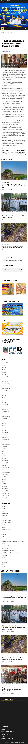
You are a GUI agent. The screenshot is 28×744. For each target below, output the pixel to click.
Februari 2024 (5, 432)
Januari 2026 (5, 379)
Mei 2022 (4, 481)
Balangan (4, 506)
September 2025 (6, 388)
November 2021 (5, 495)
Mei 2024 (4, 425)
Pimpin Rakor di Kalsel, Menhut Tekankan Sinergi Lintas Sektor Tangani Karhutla (11, 689)
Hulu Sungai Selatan (6, 520)
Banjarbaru (4, 182)
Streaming (4, 555)
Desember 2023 (5, 437)
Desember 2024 (5, 409)
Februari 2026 (5, 376)
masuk (11, 260)
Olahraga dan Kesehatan (7, 539)
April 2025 (4, 400)
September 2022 (6, 472)
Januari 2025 (5, 407)
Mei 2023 (4, 453)
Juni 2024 (4, 423)
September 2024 (6, 416)
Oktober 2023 (5, 442)
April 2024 (4, 428)
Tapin (3, 564)
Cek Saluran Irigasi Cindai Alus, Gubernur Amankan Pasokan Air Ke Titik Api (14, 186)
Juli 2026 (4, 365)
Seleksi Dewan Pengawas (8, 550)
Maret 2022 (4, 486)
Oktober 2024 (5, 414)
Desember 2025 (5, 381)
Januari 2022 (5, 490)
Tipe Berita (4, 566)
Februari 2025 (5, 404)
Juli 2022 (4, 477)
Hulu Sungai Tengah (6, 522)
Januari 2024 (5, 435)
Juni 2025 (4, 395)
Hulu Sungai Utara (6, 525)
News (3, 38)
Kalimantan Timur (6, 529)
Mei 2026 (4, 369)
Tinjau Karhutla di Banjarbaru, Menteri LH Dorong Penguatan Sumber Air (13, 246)
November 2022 (5, 467)
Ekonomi (4, 518)
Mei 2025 (4, 397)
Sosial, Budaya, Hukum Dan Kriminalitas (11, 553)
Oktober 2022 (5, 470)
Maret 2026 (4, 374)
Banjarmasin (4, 214)
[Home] (3, 29)
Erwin (13, 189)
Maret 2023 (4, 458)
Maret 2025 (4, 402)
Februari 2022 (5, 488)
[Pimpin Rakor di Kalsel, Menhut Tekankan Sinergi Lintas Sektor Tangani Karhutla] (14, 674)
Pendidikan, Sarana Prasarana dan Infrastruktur (13, 541)
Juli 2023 (4, 449)
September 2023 (6, 444)
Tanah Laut (4, 562)
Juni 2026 (4, 367)
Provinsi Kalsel (8, 38)
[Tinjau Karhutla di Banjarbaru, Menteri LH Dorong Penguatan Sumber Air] (14, 232)
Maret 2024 (4, 430)
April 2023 (4, 456)
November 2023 (5, 439)
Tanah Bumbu (5, 560)
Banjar (3, 508)
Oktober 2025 (5, 386)
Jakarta (3, 527)
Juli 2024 (4, 421)
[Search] (26, 28)
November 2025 (5, 383)
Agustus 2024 (5, 418)
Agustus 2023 (5, 446)
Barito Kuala (4, 515)
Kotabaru (4, 532)
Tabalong (4, 557)
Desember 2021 (5, 493)
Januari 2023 (5, 463)
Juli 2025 (4, 393)
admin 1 (11, 51)
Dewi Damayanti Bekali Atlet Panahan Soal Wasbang (20, 151)
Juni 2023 (4, 451)
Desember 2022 (5, 465)
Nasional (4, 534)
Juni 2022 (4, 479)
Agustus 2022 (5, 474)
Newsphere (14, 742)
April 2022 (4, 484)
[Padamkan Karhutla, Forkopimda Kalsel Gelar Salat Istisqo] (14, 202)
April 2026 (4, 372)
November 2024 (5, 411)
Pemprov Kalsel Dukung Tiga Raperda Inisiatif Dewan (7, 151)
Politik (3, 543)
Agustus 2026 (5, 362)
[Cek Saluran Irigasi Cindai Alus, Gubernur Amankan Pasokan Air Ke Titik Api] (14, 170)
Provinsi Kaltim (5, 548)
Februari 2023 (5, 460)
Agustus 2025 (5, 390)
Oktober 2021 (5, 498)
